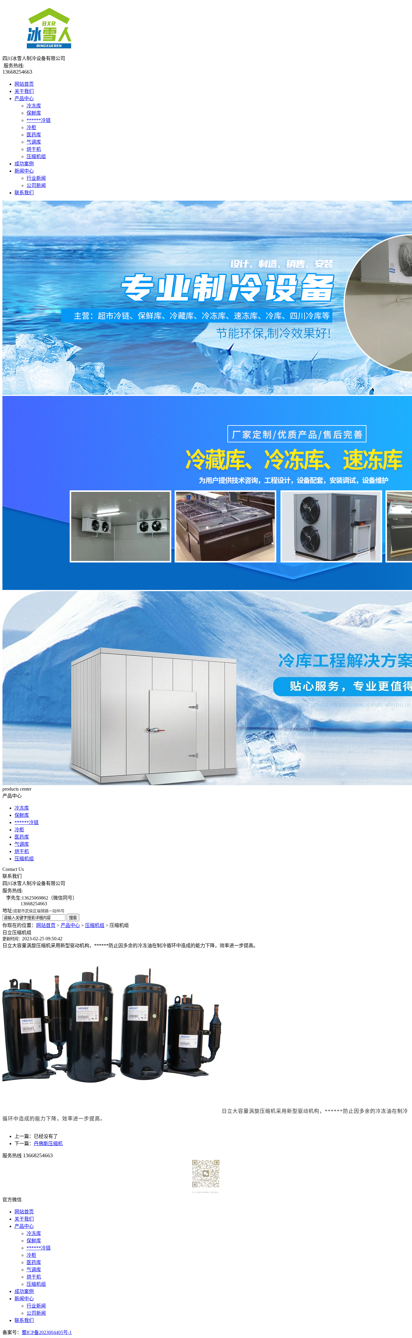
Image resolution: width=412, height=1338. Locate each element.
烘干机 (34, 149)
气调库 (34, 142)
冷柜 (31, 127)
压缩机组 (36, 156)
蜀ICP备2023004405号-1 (47, 1332)
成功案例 (24, 163)
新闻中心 (24, 171)
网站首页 (24, 84)
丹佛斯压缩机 (48, 1143)
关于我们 (24, 91)
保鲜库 (34, 113)
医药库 (34, 134)
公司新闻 (36, 185)
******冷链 (39, 120)
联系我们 (24, 192)
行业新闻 (36, 178)
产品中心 (24, 98)
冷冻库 (34, 105)
